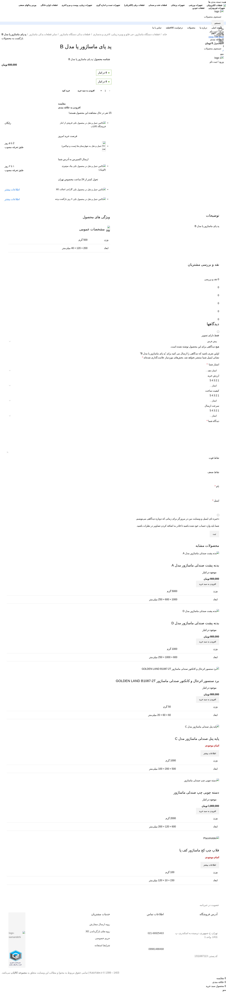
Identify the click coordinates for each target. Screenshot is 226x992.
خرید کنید (66, 90)
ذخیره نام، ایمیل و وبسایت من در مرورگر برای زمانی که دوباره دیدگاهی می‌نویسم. (177, 518)
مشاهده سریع (207, 732)
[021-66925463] (160, 926)
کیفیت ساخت (212, 390)
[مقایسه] (215, 732)
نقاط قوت (214, 458)
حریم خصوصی (102, 938)
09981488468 (156, 949)
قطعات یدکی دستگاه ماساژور (74, 34)
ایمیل (215, 500)
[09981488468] (160, 942)
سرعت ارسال (212, 405)
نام (217, 486)
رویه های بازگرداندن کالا (98, 931)
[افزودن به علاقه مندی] (198, 732)
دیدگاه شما (213, 421)
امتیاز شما (213, 364)
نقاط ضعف (213, 472)
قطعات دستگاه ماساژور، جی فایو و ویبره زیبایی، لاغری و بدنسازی (126, 34)
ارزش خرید (213, 375)
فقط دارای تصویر (210, 335)
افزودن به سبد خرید (86, 90)
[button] (207, 811)
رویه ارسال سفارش (99, 924)
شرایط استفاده (102, 945)
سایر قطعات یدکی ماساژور (42, 34)
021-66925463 (156, 933)
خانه (164, 34)
